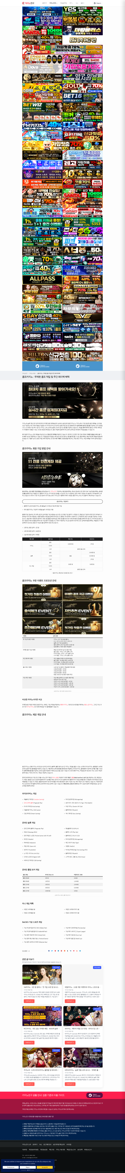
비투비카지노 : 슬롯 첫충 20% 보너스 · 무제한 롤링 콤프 (84, 1070)
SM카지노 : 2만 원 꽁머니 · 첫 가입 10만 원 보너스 (41, 987)
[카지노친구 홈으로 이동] (28, 3)
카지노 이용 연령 (60, 1149)
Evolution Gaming (39, 799)
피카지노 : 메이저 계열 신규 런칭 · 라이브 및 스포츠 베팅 (84, 1029)
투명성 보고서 (88, 1149)
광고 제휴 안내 (47, 1144)
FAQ (40, 1144)
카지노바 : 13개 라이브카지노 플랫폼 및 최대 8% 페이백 (43, 1070)
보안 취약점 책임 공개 (59, 1144)
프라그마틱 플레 (28, 803)
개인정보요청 (43, 1149)
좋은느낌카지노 (88, 704)
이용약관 (24, 1149)
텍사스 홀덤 (55, 777)
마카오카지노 (30, 707)
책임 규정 (51, 1149)
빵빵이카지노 (64, 704)
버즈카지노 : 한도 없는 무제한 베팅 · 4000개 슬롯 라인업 (43, 1029)
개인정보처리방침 (33, 1149)
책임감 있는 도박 (71, 1149)
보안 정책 (79, 1149)
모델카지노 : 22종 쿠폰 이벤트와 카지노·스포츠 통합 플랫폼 (85, 987)
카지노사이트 (32, 373)
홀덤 (73, 777)
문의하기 (35, 1144)
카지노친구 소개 (26, 1144)
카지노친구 (24, 373)
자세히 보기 (28, 1001)
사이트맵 (68, 1144)
